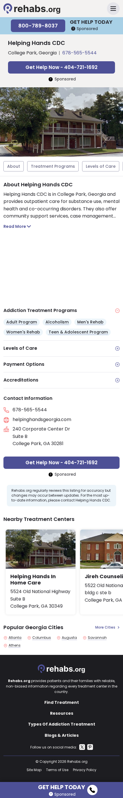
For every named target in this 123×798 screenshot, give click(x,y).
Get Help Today (61, 786)
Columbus (41, 637)
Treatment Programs (53, 166)
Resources (61, 713)
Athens (15, 645)
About (13, 166)
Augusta (69, 637)
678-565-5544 (79, 53)
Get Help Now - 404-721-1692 (61, 67)
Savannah (97, 637)
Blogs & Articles (62, 735)
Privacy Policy (84, 769)
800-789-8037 (38, 25)
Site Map (34, 769)
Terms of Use (57, 769)
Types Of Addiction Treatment (61, 724)
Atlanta (15, 637)
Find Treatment (61, 702)
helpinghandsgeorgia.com (42, 419)
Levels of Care (101, 166)
